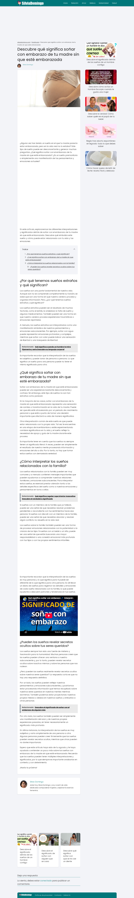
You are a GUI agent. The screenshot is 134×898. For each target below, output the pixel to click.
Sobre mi (67, 895)
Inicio (66, 3)
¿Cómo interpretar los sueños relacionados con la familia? (51, 263)
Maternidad (103, 3)
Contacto (58, 895)
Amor (84, 3)
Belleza (92, 3)
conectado (46, 880)
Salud (114, 3)
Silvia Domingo (28, 65)
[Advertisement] (67, 24)
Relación (74, 3)
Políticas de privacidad (43, 895)
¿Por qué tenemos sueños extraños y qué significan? (48, 254)
